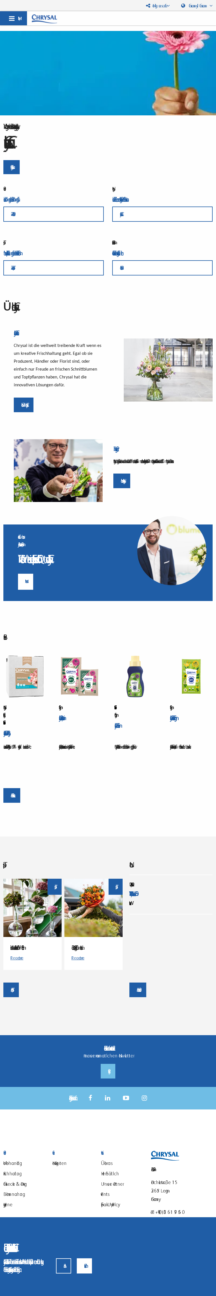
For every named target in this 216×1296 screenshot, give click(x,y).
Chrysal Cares (120, 214)
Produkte (23, 1153)
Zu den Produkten (12, 214)
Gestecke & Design (15, 1184)
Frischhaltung (11, 1173)
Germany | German (198, 5)
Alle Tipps (11, 990)
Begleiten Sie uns (11, 167)
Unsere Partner (112, 1184)
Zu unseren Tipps (12, 268)
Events (104, 1194)
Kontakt (121, 1153)
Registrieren (108, 1071)
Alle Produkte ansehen (12, 795)
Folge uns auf (158, 5)
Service (72, 1153)
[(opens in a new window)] (90, 1098)
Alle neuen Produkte (138, 990)
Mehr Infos (120, 268)
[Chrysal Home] (44, 18)
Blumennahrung (12, 1194)
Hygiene (7, 1204)
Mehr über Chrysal (23, 405)
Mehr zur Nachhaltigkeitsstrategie (122, 481)
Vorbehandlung (11, 1163)
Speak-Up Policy (109, 1204)
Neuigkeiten (59, 1163)
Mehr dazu (25, 581)
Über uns (106, 1163)
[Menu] (13, 18)
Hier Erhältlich (110, 1173)
